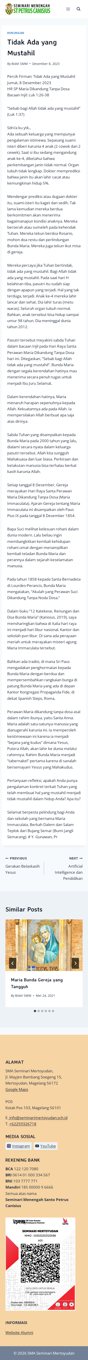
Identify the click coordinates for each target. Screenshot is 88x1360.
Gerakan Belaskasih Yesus (22, 865)
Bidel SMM (20, 64)
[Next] (75, 963)
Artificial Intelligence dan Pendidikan (69, 868)
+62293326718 (22, 1123)
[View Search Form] (78, 9)
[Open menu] (68, 8)
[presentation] (44, 945)
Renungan (15, 33)
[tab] (35, 1011)
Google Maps (16, 1089)
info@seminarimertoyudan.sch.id (38, 1117)
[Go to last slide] (12, 963)
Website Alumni (19, 1332)
